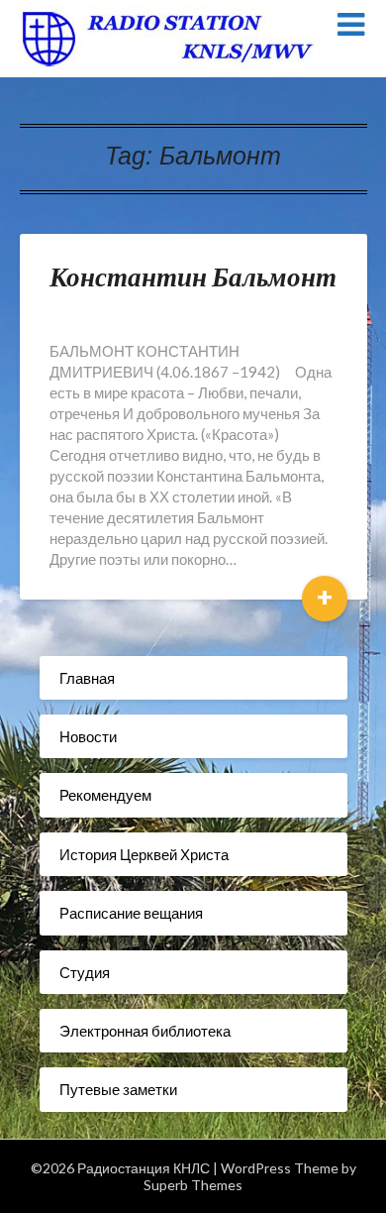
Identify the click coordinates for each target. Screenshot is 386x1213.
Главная (87, 678)
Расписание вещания (131, 913)
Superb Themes (193, 1184)
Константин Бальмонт (193, 276)
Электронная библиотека (145, 1031)
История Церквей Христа (144, 854)
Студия (84, 972)
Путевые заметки (118, 1089)
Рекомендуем (105, 795)
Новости (88, 736)
